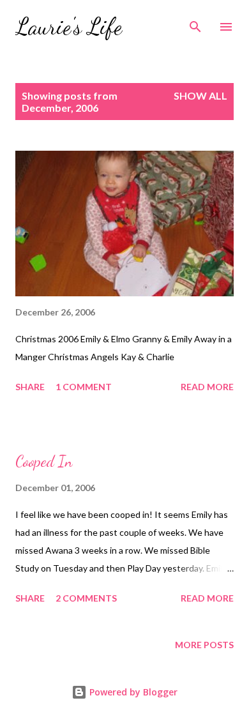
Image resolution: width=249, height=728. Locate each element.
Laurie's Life (68, 26)
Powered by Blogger (132, 692)
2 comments (86, 598)
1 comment (84, 386)
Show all (200, 95)
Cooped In (43, 461)
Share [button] (30, 386)
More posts (204, 644)
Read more (207, 386)
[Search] (195, 23)
